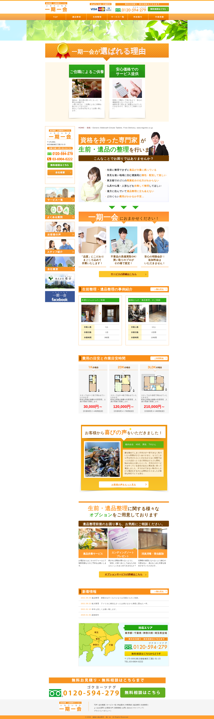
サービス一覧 (111, 705)
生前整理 (144, 705)
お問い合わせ (127, 708)
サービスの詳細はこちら (124, 274)
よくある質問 (99, 708)
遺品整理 (136, 705)
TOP (95, 705)
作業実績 (128, 705)
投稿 (89, 128)
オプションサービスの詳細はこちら (124, 574)
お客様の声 (109, 708)
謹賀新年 (95, 615)
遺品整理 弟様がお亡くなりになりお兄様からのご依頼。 (116, 598)
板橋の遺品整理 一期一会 (102, 717)
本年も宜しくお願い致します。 (105, 609)
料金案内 (121, 705)
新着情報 (117, 708)
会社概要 (102, 705)
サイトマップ (138, 708)
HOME (81, 128)
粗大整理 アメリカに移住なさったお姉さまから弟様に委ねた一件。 (120, 604)
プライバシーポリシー (102, 711)
